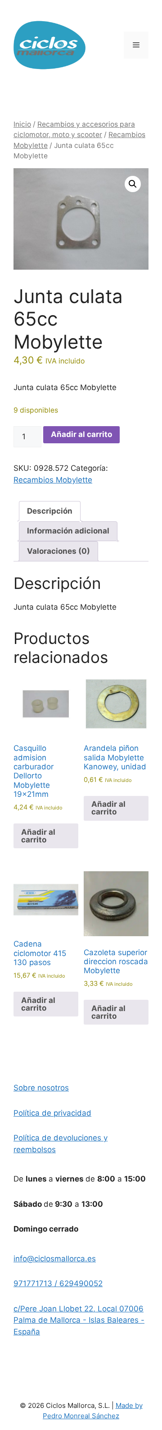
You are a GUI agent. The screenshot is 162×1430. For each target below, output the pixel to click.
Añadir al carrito (81, 434)
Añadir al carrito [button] (38, 836)
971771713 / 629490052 (58, 1283)
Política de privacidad (52, 1112)
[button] (133, 184)
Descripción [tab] (49, 510)
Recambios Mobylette (53, 479)
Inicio (22, 124)
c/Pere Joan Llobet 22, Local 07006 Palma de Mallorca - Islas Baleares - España (79, 1320)
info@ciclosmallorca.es (55, 1258)
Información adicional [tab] (68, 530)
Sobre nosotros (41, 1087)
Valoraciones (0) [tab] (58, 551)
